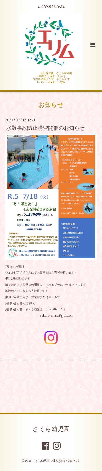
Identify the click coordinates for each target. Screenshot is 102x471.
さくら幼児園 (51, 429)
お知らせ (51, 105)
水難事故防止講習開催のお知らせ (45, 128)
